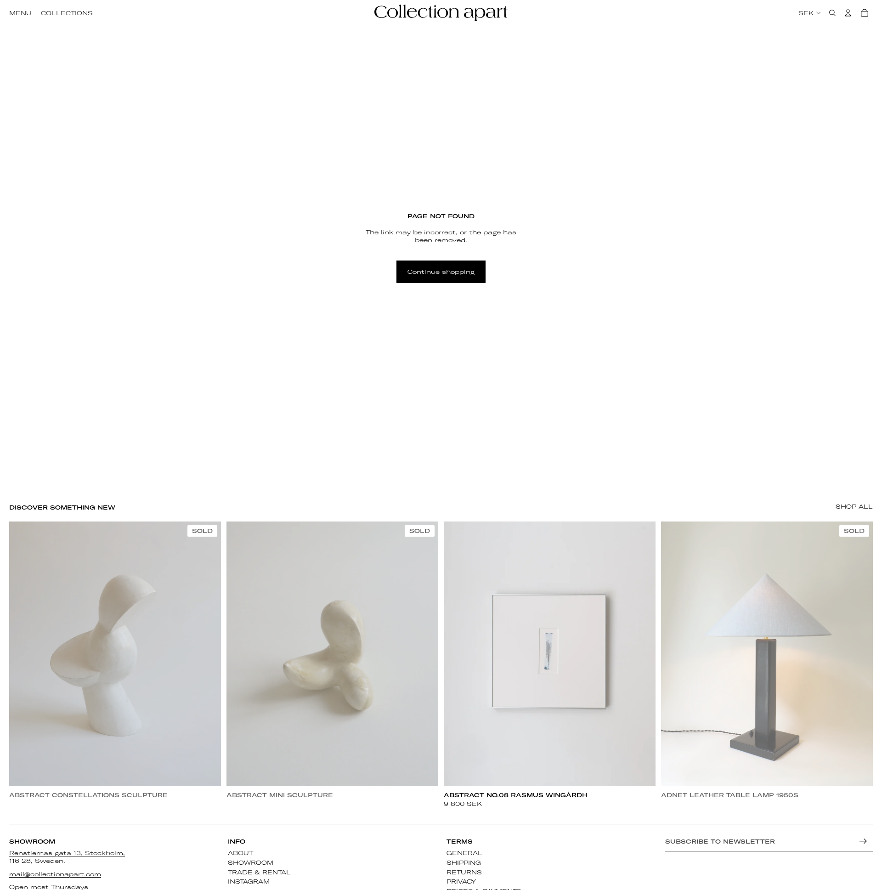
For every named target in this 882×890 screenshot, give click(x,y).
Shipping (464, 862)
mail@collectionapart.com (55, 874)
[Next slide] (207, 654)
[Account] (848, 13)
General (464, 853)
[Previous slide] (23, 654)
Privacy (461, 882)
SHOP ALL (854, 506)
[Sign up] (863, 841)
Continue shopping (441, 271)
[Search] (832, 13)
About (240, 853)
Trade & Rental (259, 872)
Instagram (249, 882)
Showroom (250, 862)
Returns (464, 872)
